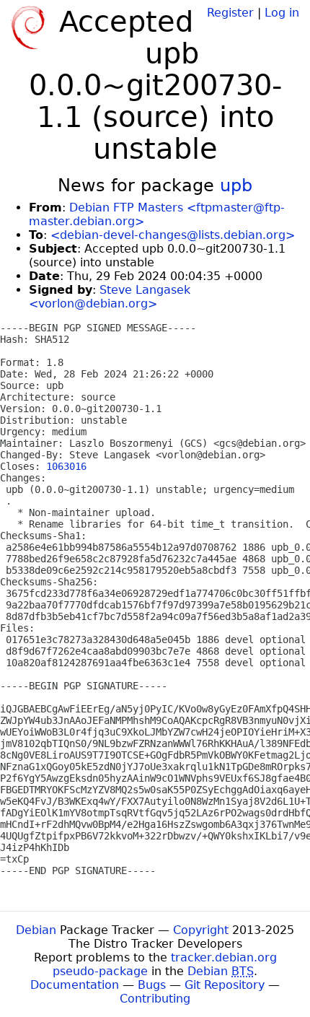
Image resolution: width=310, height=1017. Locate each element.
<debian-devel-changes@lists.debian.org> (172, 235)
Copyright (201, 930)
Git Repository (225, 985)
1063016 (66, 466)
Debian (36, 930)
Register (230, 12)
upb (236, 185)
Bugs (152, 985)
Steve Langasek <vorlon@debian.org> (109, 296)
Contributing (155, 998)
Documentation (74, 985)
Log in (282, 12)
